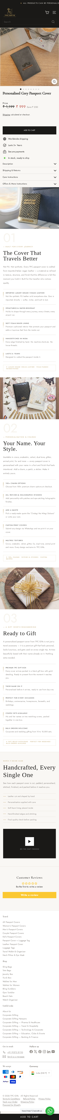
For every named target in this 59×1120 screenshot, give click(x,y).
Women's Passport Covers (14, 925)
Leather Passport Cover (13, 944)
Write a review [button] (29, 895)
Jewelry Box (8, 974)
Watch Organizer (10, 999)
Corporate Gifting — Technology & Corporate (23, 1029)
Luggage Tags (9, 947)
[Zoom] (54, 81)
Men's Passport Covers (13, 929)
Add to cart (29, 1117)
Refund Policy (29, 1098)
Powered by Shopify (12, 1104)
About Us (7, 1011)
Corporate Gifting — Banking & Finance (20, 1037)
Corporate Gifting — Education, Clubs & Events (24, 1033)
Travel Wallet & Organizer (14, 951)
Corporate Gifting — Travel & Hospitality (20, 1026)
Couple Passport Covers (13, 933)
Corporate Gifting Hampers (15, 1018)
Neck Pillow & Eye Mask (14, 955)
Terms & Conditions (11, 1098)
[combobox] (29, 22)
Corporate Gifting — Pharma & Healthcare (21, 1022)
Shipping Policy (27, 1101)
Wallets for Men (10, 981)
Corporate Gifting (10, 1015)
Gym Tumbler (8, 992)
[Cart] (47, 12)
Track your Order (10, 1101)
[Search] (53, 22)
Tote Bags (7, 970)
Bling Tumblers (9, 988)
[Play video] (29, 841)
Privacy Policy (45, 1098)
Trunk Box (7, 977)
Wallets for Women (11, 985)
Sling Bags (7, 966)
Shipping (6, 114)
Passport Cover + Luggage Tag (16, 940)
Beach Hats (7, 996)
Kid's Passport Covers (12, 936)
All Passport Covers (11, 922)
